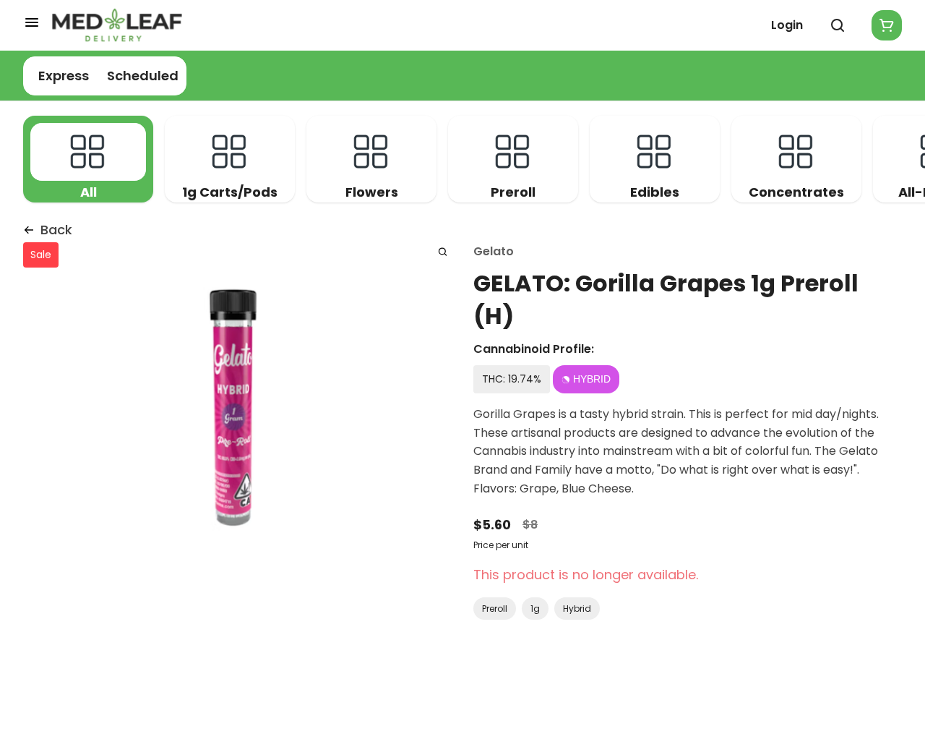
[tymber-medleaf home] (117, 25)
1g (535, 608)
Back (56, 230)
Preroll (494, 608)
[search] (443, 251)
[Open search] (838, 25)
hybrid (577, 608)
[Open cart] (884, 25)
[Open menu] (31, 22)
